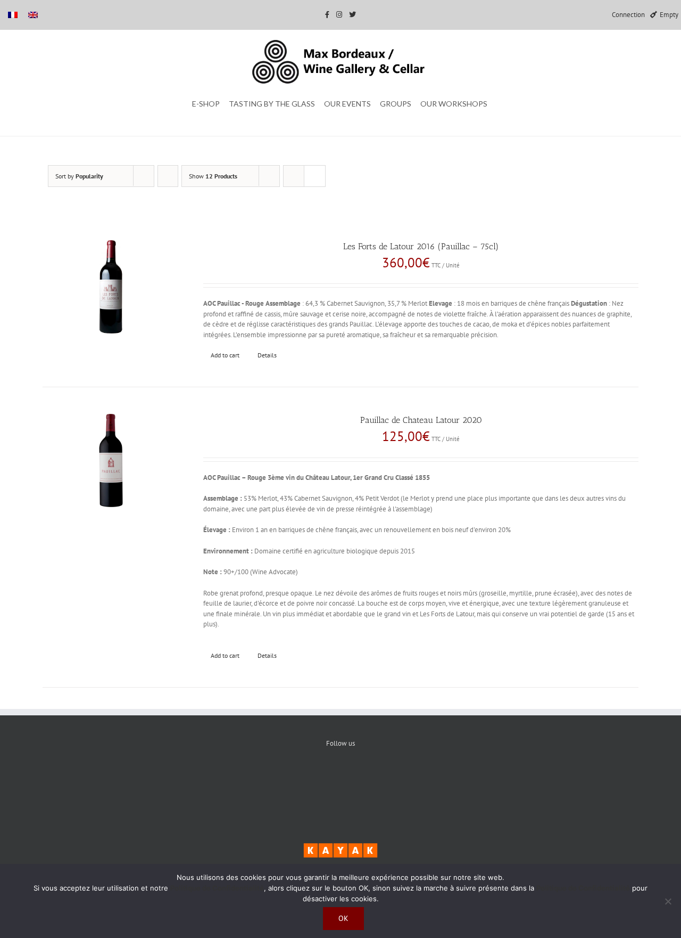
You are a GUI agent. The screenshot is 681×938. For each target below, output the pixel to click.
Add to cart (225, 355)
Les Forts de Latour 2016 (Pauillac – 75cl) (421, 246)
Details (267, 355)
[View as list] (314, 176)
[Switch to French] (13, 14)
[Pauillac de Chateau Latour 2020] (111, 460)
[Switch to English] (33, 14)
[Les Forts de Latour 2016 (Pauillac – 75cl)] (111, 286)
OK (343, 918)
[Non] (667, 901)
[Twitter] (340, 779)
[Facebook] (308, 779)
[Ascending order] (167, 176)
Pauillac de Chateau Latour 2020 (421, 420)
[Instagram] (373, 779)
